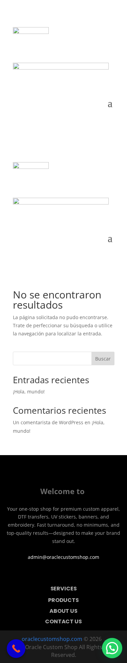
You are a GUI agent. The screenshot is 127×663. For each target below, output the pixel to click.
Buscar (103, 358)
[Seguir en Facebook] (54, 574)
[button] (112, 648)
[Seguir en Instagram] (73, 574)
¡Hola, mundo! (29, 391)
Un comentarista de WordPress (48, 422)
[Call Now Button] (16, 648)
